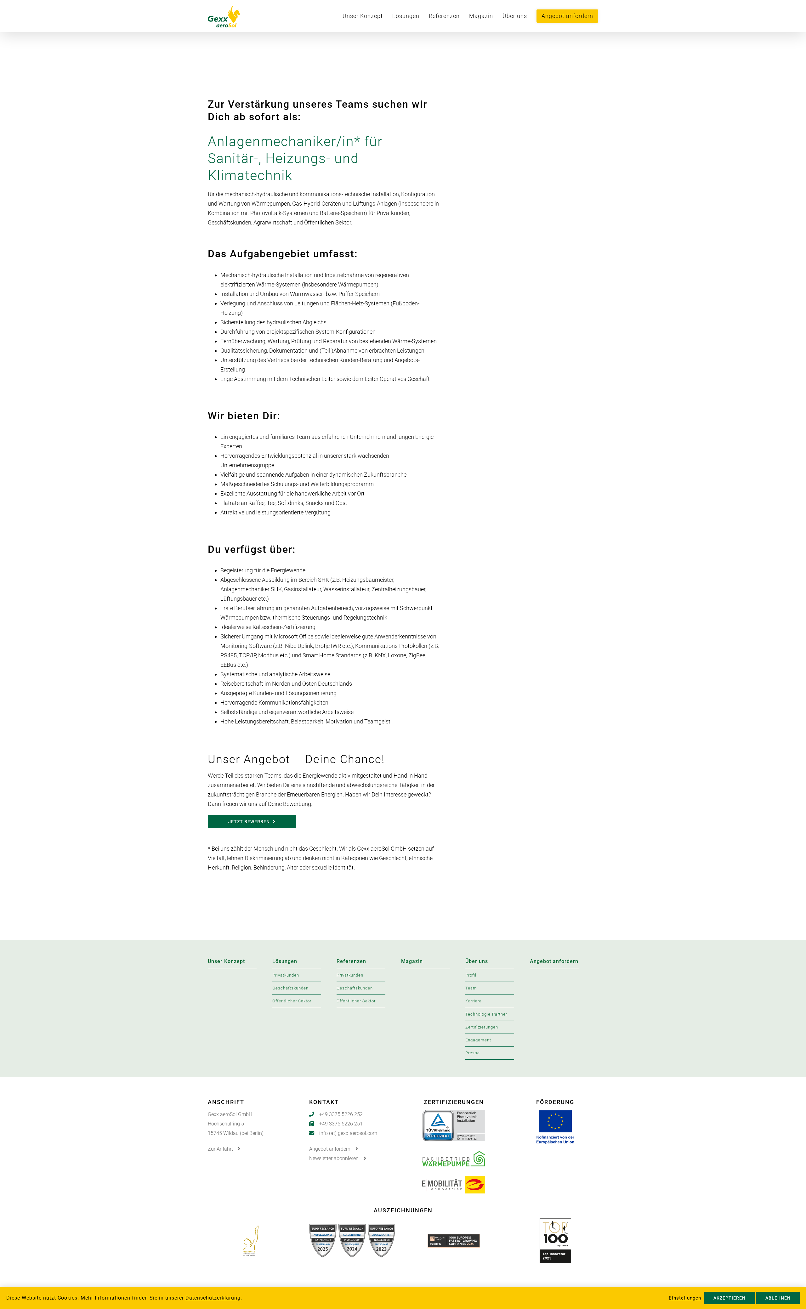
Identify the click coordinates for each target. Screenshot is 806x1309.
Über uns (476, 961)
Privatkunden (285, 975)
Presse (472, 1053)
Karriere (473, 1001)
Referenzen (351, 961)
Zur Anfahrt (221, 1149)
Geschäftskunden (290, 988)
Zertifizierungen (481, 1027)
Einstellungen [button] (685, 1298)
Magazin (412, 961)
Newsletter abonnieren (334, 1158)
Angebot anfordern (554, 961)
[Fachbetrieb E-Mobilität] (453, 1181)
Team (471, 988)
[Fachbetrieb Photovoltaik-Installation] (453, 1115)
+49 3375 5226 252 (341, 1114)
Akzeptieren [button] (729, 1297)
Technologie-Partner (486, 1014)
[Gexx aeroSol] (240, 16)
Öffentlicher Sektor (291, 1001)
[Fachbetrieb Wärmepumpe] (453, 1156)
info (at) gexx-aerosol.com (348, 1133)
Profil (470, 975)
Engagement (478, 1040)
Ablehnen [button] (778, 1297)
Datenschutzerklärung (213, 1298)
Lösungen (284, 961)
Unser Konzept (226, 961)
